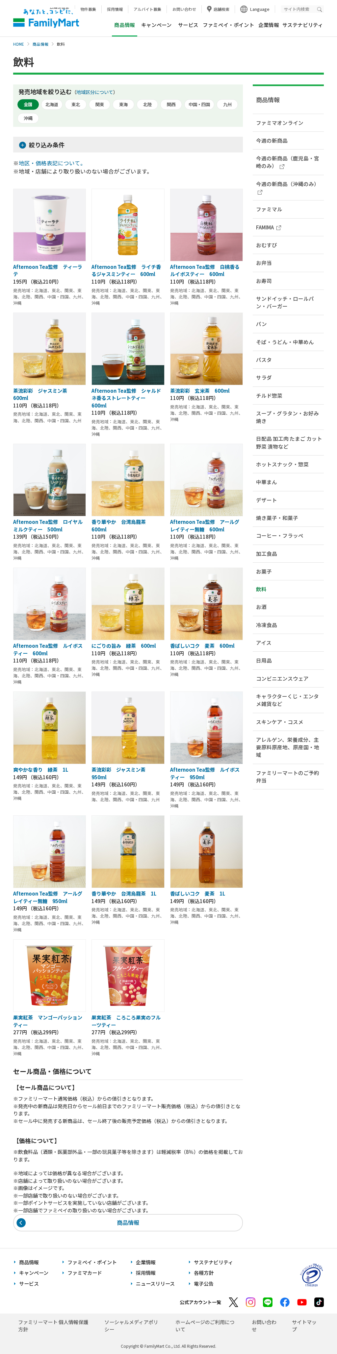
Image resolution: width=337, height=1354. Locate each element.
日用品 (264, 660)
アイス (264, 642)
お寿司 (264, 280)
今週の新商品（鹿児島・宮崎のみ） (287, 161)
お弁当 (264, 262)
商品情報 (40, 44)
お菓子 (264, 571)
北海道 (51, 104)
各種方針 (204, 1272)
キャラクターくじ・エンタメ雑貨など (287, 699)
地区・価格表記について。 (52, 163)
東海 (123, 104)
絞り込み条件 (47, 144)
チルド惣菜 (269, 395)
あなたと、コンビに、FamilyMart (46, 18)
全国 (28, 104)
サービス (188, 24)
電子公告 (204, 1283)
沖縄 (28, 118)
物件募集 (88, 9)
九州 (227, 104)
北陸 (147, 104)
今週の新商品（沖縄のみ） (287, 183)
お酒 (261, 606)
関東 (99, 104)
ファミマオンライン (279, 122)
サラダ (264, 377)
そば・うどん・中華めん (285, 341)
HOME (18, 44)
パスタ (264, 359)
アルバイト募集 (147, 9)
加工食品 (266, 553)
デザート (266, 499)
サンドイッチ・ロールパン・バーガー (285, 302)
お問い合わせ (184, 9)
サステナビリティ (302, 24)
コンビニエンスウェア (282, 678)
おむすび (266, 244)
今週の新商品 (272, 140)
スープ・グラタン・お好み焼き (287, 416)
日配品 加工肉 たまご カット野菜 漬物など (289, 442)
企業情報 (268, 24)
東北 (75, 104)
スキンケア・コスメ (279, 721)
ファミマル (269, 209)
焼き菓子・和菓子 (277, 517)
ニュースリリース (155, 1283)
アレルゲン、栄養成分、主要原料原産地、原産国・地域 (287, 747)
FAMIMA (265, 227)
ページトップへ (315, 1332)
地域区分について (94, 91)
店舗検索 (221, 9)
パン (261, 323)
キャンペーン (156, 24)
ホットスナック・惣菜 (282, 464)
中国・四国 (199, 104)
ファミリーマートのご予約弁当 (287, 776)
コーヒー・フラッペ (279, 535)
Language (260, 9)
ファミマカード (84, 1272)
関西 (171, 104)
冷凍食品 (266, 624)
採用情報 (115, 9)
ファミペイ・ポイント (228, 24)
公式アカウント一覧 (200, 1302)
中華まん (266, 481)
